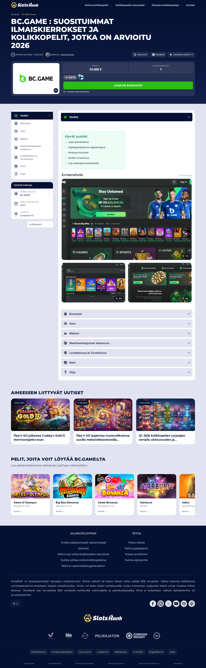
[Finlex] (68, 635)
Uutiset (190, 5)
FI (14, 603)
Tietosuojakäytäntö (136, 548)
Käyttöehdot (29, 663)
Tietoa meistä (136, 542)
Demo (44, 477)
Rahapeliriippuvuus (116, 663)
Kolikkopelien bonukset (130, 5)
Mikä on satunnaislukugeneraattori (83, 566)
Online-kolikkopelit (97, 5)
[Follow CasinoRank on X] (168, 603)
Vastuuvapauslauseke (84, 663)
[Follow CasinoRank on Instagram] (160, 603)
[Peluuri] (85, 635)
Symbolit (83, 548)
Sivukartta (178, 663)
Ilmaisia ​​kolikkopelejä (165, 5)
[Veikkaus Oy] (51, 635)
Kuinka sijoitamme (136, 560)
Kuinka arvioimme (136, 554)
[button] (126, 117)
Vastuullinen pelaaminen (148, 663)
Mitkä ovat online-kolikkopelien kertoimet (83, 554)
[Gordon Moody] (136, 635)
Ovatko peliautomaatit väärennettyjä (83, 542)
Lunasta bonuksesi (128, 85)
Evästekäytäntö (55, 663)
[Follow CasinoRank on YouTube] (176, 603)
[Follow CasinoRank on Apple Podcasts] (192, 603)
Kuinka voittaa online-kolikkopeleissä (83, 560)
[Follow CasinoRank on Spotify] (184, 603)
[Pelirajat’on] (107, 635)
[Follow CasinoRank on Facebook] (153, 603)
